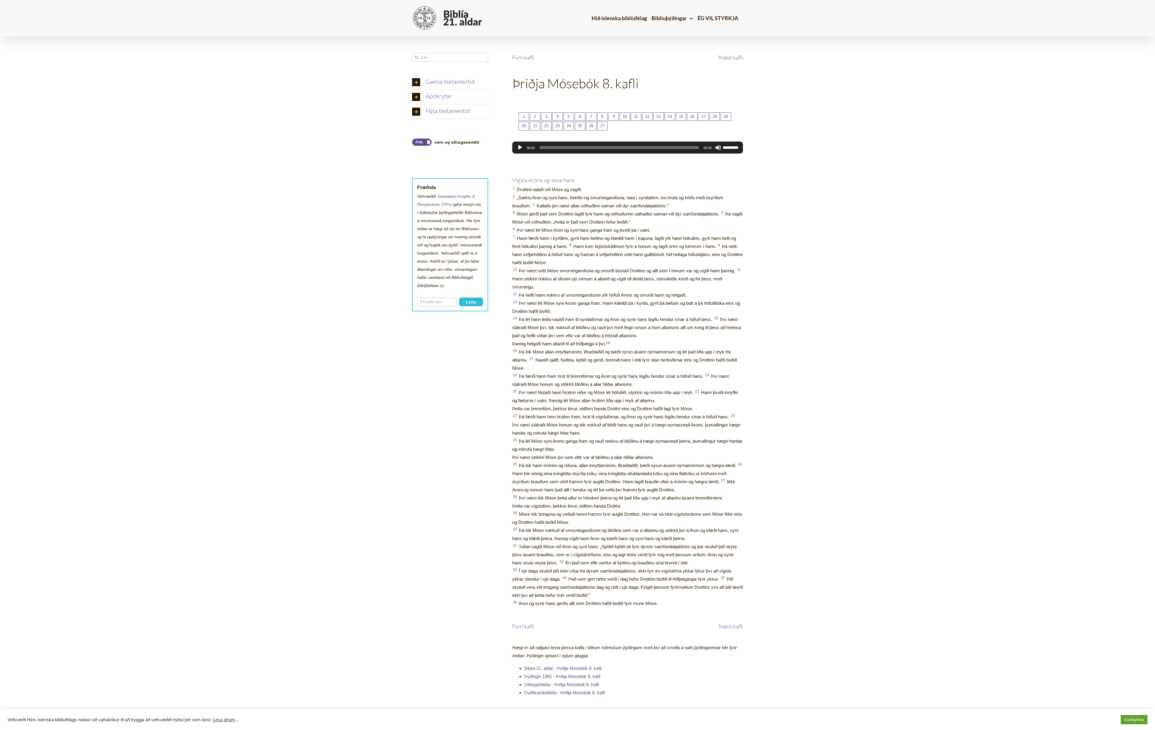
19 (726, 116)
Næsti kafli (731, 57)
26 (591, 126)
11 (636, 116)
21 (535, 126)
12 (647, 116)
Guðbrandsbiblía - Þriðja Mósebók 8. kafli (564, 692)
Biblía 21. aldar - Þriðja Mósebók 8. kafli (563, 668)
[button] (450, 82)
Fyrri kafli (523, 57)
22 (546, 126)
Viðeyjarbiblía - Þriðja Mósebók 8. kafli (561, 684)
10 (625, 116)
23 (558, 126)
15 (681, 116)
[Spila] (520, 148)
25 (580, 126)
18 (715, 116)
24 (569, 126)
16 (692, 116)
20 (524, 126)
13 (658, 116)
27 (602, 126)
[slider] (731, 147)
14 (670, 116)
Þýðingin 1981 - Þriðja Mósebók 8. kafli (562, 676)
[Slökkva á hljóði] (718, 148)
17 (703, 116)
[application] (627, 148)
